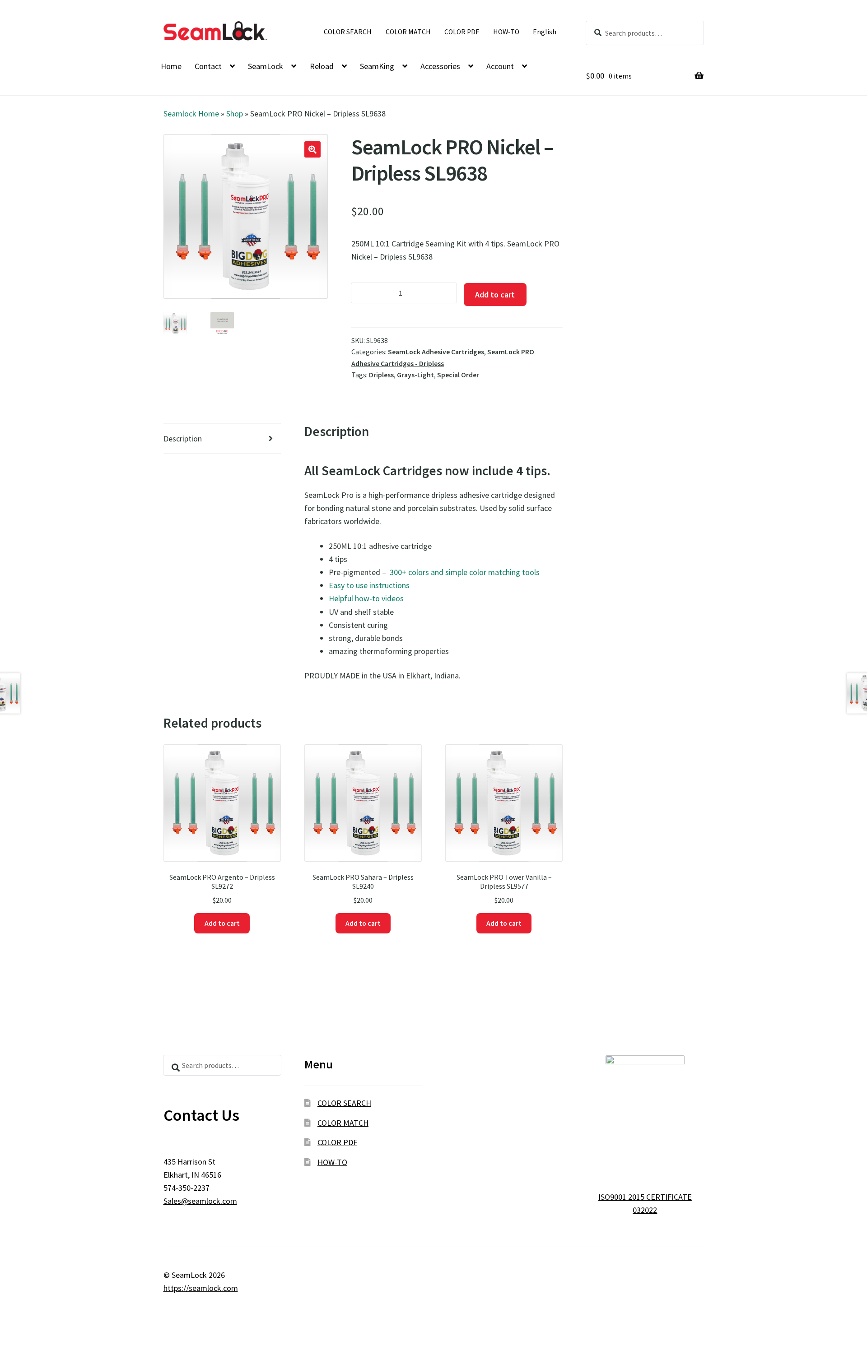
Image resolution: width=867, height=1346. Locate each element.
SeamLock (265, 66)
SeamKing (377, 66)
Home (171, 66)
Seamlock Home (191, 113)
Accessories (440, 66)
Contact (208, 66)
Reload (322, 66)
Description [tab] (182, 438)
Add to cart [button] (222, 923)
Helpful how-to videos (366, 598)
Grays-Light (415, 375)
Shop (234, 113)
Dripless (381, 375)
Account (500, 66)
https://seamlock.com (200, 1288)
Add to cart (495, 294)
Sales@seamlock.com (200, 1201)
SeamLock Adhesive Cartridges (436, 352)
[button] (312, 149)
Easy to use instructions (369, 585)
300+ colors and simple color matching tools (464, 572)
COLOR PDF (461, 32)
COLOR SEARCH (348, 32)
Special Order (458, 375)
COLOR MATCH (408, 32)
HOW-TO (506, 32)
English (544, 32)
